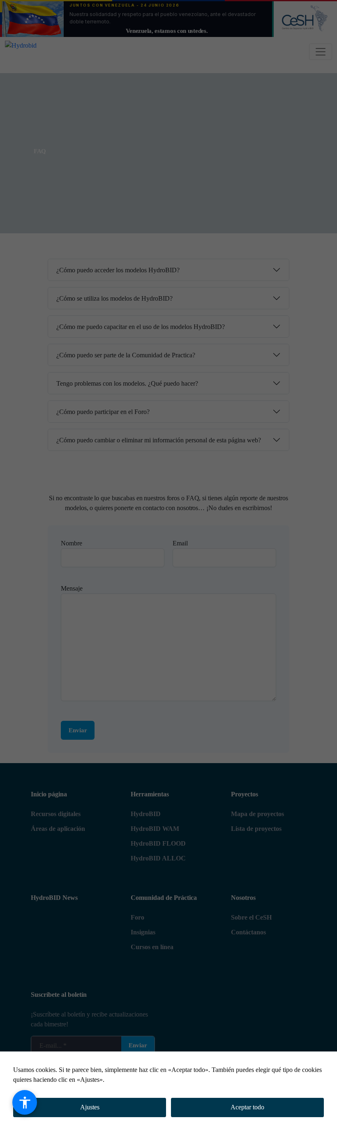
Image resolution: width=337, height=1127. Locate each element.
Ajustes (89, 1107)
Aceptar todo (247, 1107)
